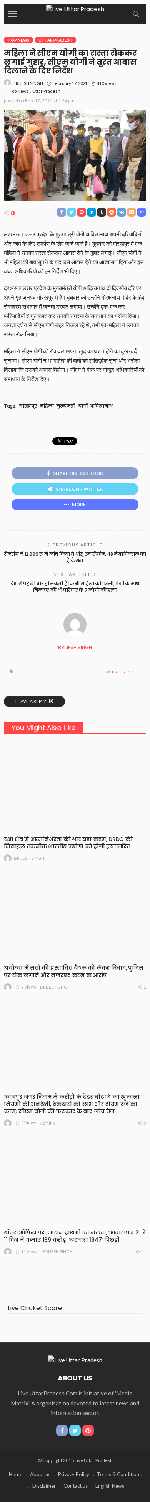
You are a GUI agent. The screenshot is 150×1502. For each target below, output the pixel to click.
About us (40, 1474)
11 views (29, 1251)
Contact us (75, 1486)
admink (47, 1123)
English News (109, 1486)
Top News (18, 40)
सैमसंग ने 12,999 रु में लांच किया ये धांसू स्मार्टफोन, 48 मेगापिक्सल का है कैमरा (75, 557)
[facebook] (62, 1430)
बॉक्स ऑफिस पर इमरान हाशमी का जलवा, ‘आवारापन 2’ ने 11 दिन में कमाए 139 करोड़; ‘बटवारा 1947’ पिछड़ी (75, 1236)
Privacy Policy (73, 1474)
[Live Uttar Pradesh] (75, 8)
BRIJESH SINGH (28, 83)
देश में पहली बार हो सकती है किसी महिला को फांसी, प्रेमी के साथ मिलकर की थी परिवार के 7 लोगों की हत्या (75, 586)
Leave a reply (31, 701)
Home (15, 1474)
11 (144, 1251)
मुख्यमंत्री (65, 406)
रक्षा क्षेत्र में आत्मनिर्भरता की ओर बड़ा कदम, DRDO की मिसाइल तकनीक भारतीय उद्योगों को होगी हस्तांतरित (68, 842)
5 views (28, 1122)
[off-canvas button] (12, 13)
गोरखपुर (28, 406)
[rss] (11, 671)
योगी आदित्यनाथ (95, 406)
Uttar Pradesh (55, 40)
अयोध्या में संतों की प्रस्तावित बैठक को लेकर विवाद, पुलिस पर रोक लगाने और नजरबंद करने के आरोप (73, 971)
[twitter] (75, 1430)
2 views (28, 986)
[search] (136, 14)
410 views (107, 83)
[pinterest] (88, 1430)
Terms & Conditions (119, 1474)
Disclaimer (44, 1486)
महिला (46, 406)
